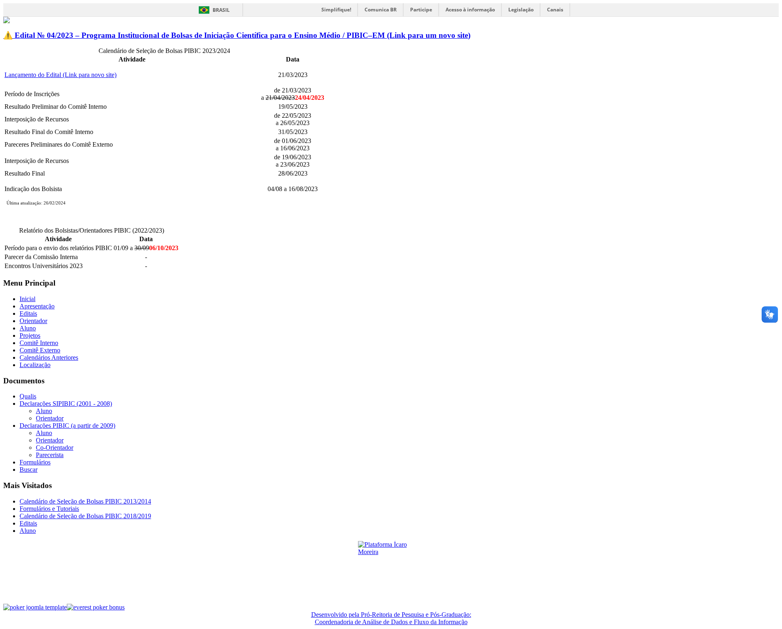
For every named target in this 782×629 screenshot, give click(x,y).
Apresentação (37, 306)
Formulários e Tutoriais (49, 508)
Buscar (28, 469)
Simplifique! (336, 9)
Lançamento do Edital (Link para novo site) (60, 74)
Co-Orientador (54, 447)
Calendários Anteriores (49, 357)
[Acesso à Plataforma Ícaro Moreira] (391, 569)
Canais (555, 9)
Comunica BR (381, 9)
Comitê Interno (39, 342)
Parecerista (50, 454)
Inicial (27, 298)
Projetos (30, 335)
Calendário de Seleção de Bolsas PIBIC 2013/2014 (85, 501)
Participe (421, 9)
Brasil (221, 10)
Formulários (35, 462)
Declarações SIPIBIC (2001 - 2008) (66, 403)
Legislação (521, 9)
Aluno (28, 328)
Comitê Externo (40, 350)
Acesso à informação (470, 9)
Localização (35, 364)
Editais (28, 313)
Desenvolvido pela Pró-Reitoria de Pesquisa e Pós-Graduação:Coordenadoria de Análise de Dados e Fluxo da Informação (391, 618)
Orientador (33, 320)
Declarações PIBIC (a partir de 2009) (67, 425)
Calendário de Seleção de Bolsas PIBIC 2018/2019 (85, 515)
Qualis (28, 396)
